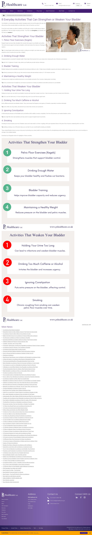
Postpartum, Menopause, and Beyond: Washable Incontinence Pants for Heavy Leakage (23, 345)
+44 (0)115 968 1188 (48, 5)
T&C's (34, 528)
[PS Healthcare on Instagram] (84, 497)
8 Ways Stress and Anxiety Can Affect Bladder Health (15, 409)
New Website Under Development (11, 482)
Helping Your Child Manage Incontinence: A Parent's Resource (17, 456)
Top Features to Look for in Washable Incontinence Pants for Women (19, 365)
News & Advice (5, 499)
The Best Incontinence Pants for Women (12, 372)
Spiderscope (87, 529)
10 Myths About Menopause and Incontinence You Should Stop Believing (20, 435)
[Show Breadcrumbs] (4, 15)
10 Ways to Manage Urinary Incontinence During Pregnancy (17, 429)
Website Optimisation (79, 529)
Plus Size (39, 11)
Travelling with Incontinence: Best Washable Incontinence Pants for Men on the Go (22, 398)
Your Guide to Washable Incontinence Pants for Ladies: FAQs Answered (20, 400)
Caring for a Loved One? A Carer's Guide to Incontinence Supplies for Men (20, 392)
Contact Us (72, 11)
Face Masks (4, 518)
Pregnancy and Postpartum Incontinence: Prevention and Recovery (19, 450)
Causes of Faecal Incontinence (10, 443)
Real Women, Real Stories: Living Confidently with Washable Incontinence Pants (21, 357)
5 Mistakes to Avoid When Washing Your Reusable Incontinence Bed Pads (20, 367)
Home (4, 11)
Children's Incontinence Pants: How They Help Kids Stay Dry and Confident (20, 382)
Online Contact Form (54, 503)
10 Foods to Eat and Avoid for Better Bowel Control (15, 408)
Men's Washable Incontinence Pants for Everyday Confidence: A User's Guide (21, 363)
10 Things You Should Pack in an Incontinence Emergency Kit (17, 406)
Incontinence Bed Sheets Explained (11, 330)
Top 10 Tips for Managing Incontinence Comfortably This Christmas (19, 448)
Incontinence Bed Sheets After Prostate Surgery (14, 349)
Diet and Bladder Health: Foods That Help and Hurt (14, 454)
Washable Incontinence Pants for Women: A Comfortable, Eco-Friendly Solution (21, 380)
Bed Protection (50, 11)
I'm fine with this (84, 532)
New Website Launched (8, 480)
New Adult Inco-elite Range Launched (12, 476)
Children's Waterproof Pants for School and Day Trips (15, 341)
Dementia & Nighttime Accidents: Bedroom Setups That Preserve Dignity (20, 339)
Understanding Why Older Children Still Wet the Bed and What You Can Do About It (22, 396)
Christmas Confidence (8, 355)
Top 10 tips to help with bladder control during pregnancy (16, 464)
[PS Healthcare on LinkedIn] (77, 497)
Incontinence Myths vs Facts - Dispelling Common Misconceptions (18, 462)
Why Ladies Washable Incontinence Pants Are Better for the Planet (18, 394)
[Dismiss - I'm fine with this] (90, 532)
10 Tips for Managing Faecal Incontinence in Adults (15, 425)
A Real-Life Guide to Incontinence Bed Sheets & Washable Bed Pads (19, 359)
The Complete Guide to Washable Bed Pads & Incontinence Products (19, 374)
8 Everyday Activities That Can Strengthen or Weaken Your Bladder (19, 15)
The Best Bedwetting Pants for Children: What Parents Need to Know (19, 369)
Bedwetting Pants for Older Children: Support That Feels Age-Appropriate (20, 331)
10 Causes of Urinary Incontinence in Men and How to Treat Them (18, 431)
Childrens (29, 11)
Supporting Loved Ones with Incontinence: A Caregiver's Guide (17, 447)
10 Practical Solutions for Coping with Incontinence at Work (17, 433)
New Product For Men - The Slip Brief (11, 470)
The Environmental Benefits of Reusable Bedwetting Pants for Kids (18, 361)
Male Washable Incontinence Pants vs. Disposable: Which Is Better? (19, 370)
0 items (88, 5)
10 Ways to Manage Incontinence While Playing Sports (16, 421)
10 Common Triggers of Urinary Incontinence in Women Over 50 (18, 417)
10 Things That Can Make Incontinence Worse (14, 460)
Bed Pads (61, 11)
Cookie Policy (14, 528)
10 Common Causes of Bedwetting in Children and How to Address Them (20, 441)
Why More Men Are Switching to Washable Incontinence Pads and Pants (20, 384)
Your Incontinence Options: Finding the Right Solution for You (17, 423)
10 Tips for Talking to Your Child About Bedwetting (14, 413)
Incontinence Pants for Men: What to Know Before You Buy (17, 333)
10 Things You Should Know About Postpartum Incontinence (17, 415)
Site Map (41, 528)
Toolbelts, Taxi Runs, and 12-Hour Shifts (12, 343)
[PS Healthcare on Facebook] (81, 497)
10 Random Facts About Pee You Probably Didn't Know (16, 452)
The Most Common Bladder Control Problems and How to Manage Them (20, 458)
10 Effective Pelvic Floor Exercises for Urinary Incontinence (17, 439)
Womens (20, 11)
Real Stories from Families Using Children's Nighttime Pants (17, 390)
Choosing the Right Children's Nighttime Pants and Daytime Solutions (19, 351)
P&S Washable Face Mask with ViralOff (12, 468)
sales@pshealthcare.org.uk (64, 5)
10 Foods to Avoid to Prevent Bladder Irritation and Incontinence (18, 437)
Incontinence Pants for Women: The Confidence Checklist (16, 347)
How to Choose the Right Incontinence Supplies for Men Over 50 (18, 353)
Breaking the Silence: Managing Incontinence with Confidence (17, 445)
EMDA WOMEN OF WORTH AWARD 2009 (12, 478)
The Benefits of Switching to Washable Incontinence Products (17, 402)
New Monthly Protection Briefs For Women (13, 472)
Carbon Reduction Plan (25, 528)
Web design (71, 529)
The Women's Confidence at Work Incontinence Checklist (16, 337)
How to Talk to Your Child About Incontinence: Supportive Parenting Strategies (21, 376)
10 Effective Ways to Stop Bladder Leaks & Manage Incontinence (18, 466)
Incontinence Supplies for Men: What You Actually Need (16, 378)
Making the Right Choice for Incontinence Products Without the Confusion (20, 335)
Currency (77, 3)
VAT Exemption (5, 505)
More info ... (36, 533)
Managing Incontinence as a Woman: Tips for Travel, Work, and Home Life (20, 386)
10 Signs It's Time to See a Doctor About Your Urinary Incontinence (18, 411)
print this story (85, 324)
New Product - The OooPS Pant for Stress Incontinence (16, 474)
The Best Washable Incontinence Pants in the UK (14, 388)
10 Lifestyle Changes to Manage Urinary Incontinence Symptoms (18, 427)
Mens (11, 11)
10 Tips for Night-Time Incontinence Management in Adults (17, 419)
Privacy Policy (5, 528)
